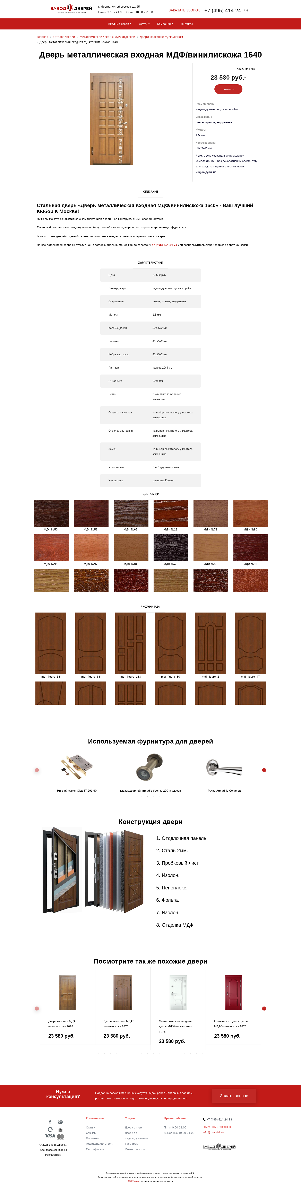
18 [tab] (203, 1053)
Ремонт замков (135, 1149)
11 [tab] (160, 1053)
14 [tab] (178, 1053)
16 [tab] (190, 1053)
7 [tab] (135, 1053)
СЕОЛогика (133, 1181)
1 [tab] (141, 796)
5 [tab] (123, 1053)
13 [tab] (172, 1053)
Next (264, 770)
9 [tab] (147, 1053)
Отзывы (91, 1132)
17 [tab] (197, 1053)
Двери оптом (133, 1127)
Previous (37, 770)
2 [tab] (147, 796)
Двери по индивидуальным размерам (136, 1138)
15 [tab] (184, 1053)
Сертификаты (95, 1149)
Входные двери (118, 23)
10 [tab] (154, 1053)
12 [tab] (166, 1053)
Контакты (186, 23)
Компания (164, 23)
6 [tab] (129, 1053)
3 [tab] (154, 796)
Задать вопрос (234, 1095)
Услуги (143, 23)
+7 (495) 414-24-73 (226, 10)
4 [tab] (160, 796)
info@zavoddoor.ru (215, 1132)
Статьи (90, 1127)
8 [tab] (141, 1053)
